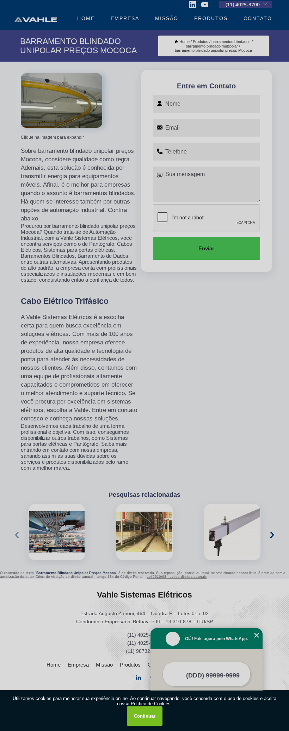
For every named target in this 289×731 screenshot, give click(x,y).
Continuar (144, 716)
